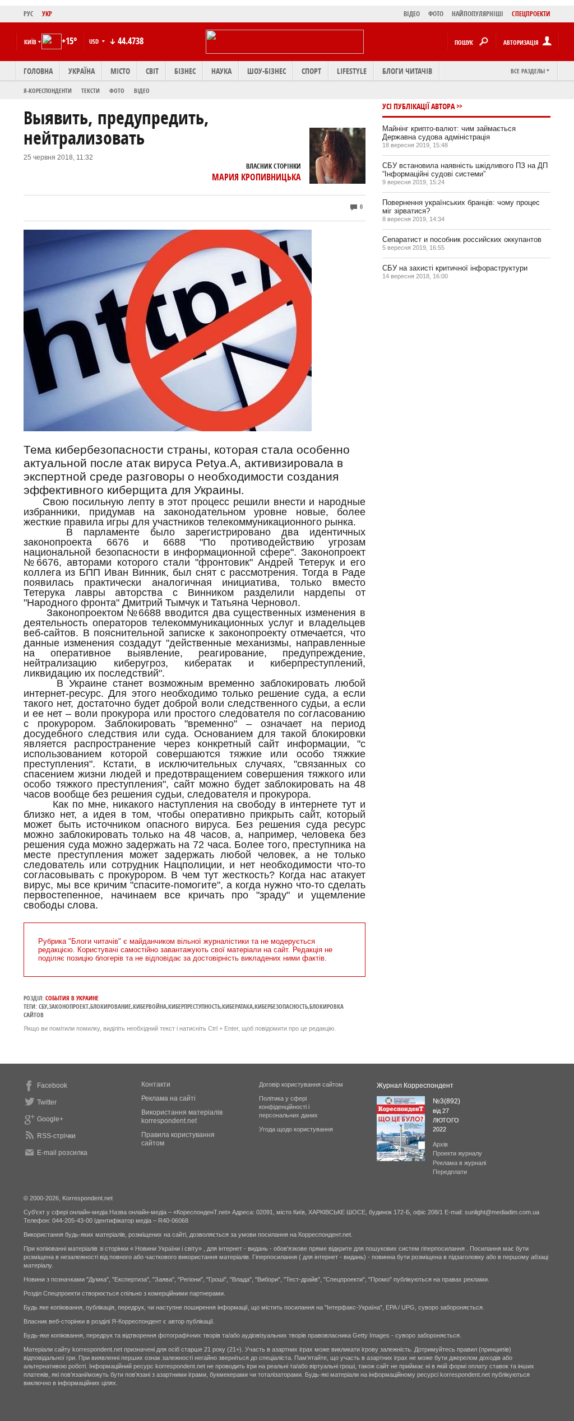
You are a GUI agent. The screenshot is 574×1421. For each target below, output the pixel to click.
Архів (440, 1144)
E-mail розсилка (62, 1153)
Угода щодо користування (296, 1129)
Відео (142, 90)
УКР (47, 13)
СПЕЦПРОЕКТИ (531, 13)
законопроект (69, 1006)
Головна (38, 71)
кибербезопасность (281, 1006)
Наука (221, 71)
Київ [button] (30, 42)
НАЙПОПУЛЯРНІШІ (477, 13)
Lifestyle (352, 71)
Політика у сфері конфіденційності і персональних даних (288, 1107)
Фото (116, 90)
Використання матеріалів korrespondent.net (182, 1116)
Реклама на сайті (168, 1098)
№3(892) (446, 1101)
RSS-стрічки (56, 1136)
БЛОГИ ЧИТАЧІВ (407, 71)
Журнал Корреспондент (415, 1085)
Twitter (47, 1102)
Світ (152, 71)
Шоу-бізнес (266, 71)
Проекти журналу (457, 1153)
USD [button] (94, 41)
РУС (29, 13)
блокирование (110, 1006)
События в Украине (72, 998)
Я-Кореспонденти (48, 90)
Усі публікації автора (418, 106)
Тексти (90, 90)
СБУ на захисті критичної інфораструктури (454, 268)
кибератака (237, 1006)
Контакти (155, 1084)
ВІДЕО (412, 13)
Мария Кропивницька (256, 177)
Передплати (450, 1171)
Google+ (50, 1119)
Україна (81, 71)
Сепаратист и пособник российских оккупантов (461, 239)
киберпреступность (194, 1006)
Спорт (311, 71)
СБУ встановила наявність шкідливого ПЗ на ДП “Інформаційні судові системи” (465, 169)
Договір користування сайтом (301, 1084)
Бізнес (185, 71)
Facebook (52, 1085)
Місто (120, 71)
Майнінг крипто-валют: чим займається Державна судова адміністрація (449, 132)
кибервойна (149, 1006)
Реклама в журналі (459, 1162)
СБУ (43, 1006)
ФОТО (435, 13)
